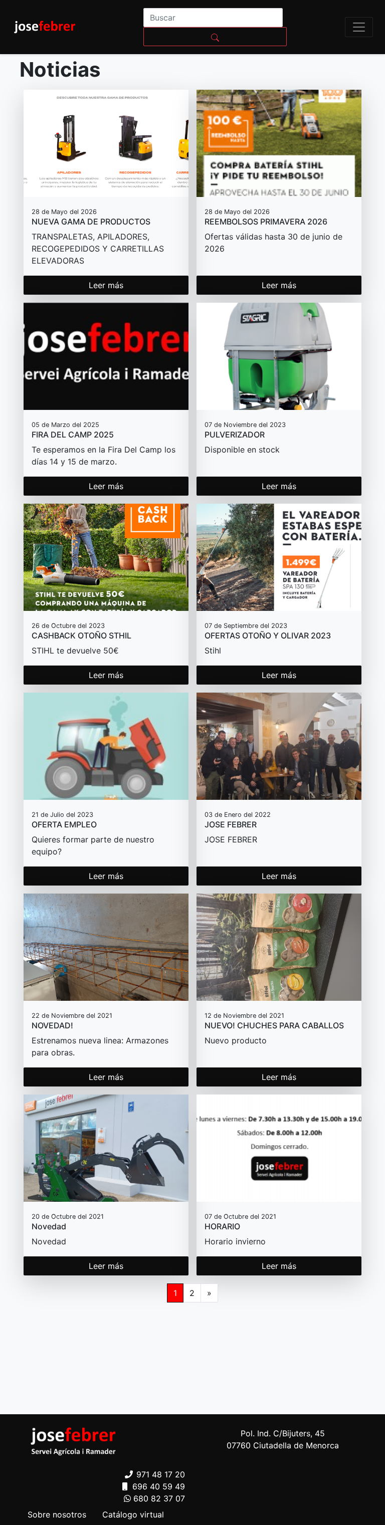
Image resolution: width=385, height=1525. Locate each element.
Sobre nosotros (57, 1514)
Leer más (106, 285)
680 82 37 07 (159, 1498)
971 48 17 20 (160, 1474)
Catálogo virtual (133, 1514)
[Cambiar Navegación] (359, 27)
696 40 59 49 (158, 1486)
